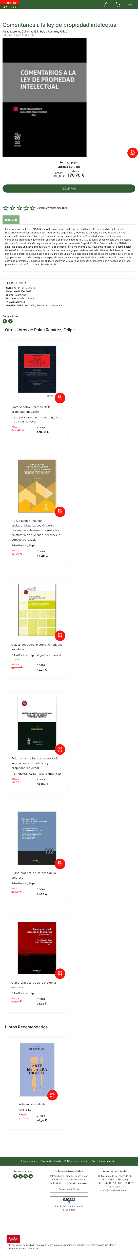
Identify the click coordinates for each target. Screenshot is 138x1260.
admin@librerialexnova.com (115, 1190)
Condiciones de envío (103, 1161)
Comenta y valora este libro (52, 207)
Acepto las (68, 1208)
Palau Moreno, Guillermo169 (20, 31)
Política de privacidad (76, 1161)
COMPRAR (69, 188)
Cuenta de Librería (51, 1161)
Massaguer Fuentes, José (25, 417)
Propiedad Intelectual (48, 305)
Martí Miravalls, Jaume (23, 773)
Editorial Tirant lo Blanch (18, 35)
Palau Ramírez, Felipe (53, 31)
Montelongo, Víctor (51, 417)
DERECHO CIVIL (26, 305)
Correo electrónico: (68, 1189)
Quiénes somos (29, 1161)
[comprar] (60, 348)
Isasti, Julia (25, 1110)
